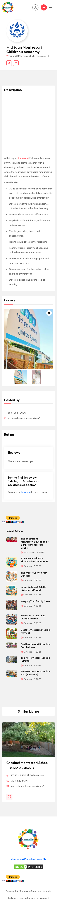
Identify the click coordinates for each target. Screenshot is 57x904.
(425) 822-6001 (19, 780)
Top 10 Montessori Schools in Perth (35, 659)
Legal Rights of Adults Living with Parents (33, 588)
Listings (12, 897)
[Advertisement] (28, 126)
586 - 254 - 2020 (16, 412)
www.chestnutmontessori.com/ (27, 785)
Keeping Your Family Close (35, 601)
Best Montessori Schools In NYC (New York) (35, 673)
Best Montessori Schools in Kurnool (35, 631)
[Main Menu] (51, 7)
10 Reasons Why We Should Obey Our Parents (35, 560)
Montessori (23, 158)
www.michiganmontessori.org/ (23, 417)
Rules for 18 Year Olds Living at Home (33, 617)
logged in (26, 491)
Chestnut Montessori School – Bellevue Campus (27, 765)
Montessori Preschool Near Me (28, 859)
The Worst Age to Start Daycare (34, 574)
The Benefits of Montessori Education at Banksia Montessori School (34, 543)
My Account (42, 897)
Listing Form (26, 897)
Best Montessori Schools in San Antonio (35, 646)
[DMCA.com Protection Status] (28, 867)
